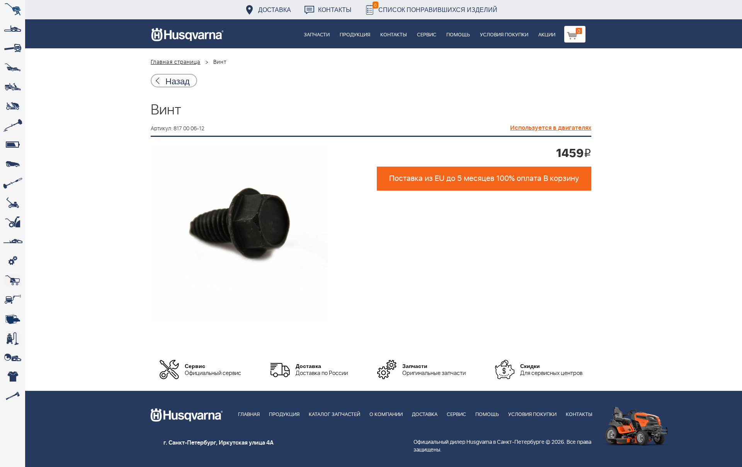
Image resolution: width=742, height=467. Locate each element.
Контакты (334, 9)
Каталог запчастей (334, 414)
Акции (546, 35)
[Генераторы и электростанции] (12, 280)
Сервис (426, 35)
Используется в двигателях (550, 128)
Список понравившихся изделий (435, 8)
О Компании (386, 414)
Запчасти (317, 35)
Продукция (355, 35)
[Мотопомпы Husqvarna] (12, 319)
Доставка (274, 9)
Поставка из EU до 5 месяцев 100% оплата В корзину (484, 178)
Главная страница (176, 62)
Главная (249, 414)
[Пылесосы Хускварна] (12, 338)
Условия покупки (504, 35)
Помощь (458, 35)
